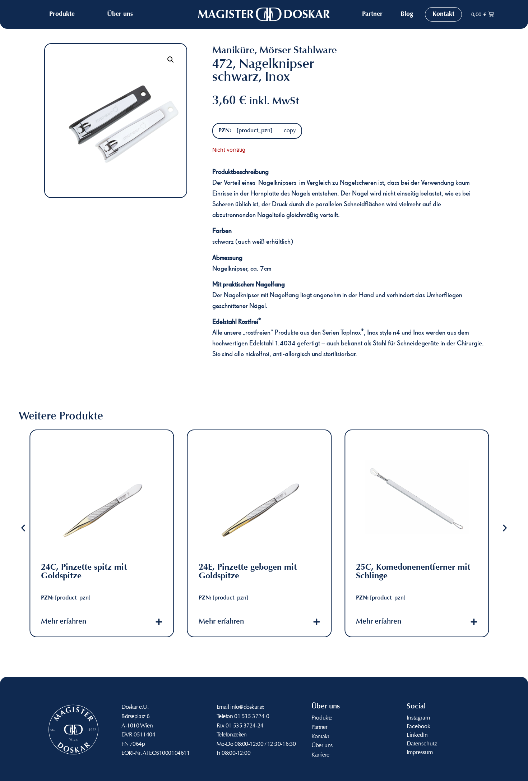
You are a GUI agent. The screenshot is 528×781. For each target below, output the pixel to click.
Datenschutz (422, 744)
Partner (319, 727)
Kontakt (320, 737)
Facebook (418, 727)
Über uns (321, 746)
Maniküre (233, 51)
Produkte (321, 718)
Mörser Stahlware (298, 51)
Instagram (418, 718)
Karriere (320, 755)
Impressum (420, 752)
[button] (170, 59)
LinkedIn (417, 735)
